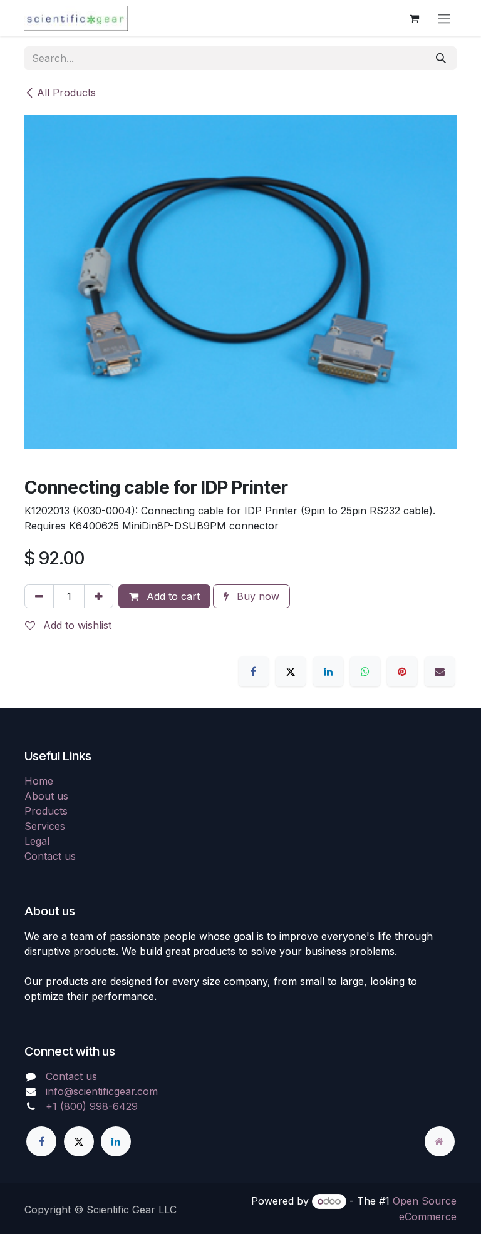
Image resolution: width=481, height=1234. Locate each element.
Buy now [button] (256, 596)
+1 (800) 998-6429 (92, 1106)
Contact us (50, 856)
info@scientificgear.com (102, 1091)
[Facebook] (254, 671)
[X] (291, 671)
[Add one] (98, 596)
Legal (36, 841)
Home (38, 781)
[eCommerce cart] (414, 18)
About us (46, 796)
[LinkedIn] (328, 671)
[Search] (441, 58)
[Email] (440, 671)
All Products (66, 92)
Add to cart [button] (171, 596)
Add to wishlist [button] (75, 625)
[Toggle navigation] (444, 18)
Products (46, 811)
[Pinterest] (402, 671)
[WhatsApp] (365, 671)
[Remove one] (39, 596)
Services (44, 826)
